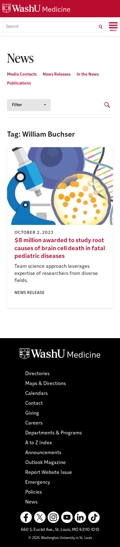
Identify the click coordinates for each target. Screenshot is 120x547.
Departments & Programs (53, 433)
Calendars (36, 393)
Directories (37, 373)
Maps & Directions (45, 383)
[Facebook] (26, 517)
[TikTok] (94, 517)
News (31, 502)
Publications (19, 83)
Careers (33, 423)
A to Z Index (38, 443)
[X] (40, 517)
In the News (88, 75)
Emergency (37, 482)
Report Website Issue (48, 472)
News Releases (56, 75)
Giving (32, 413)
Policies (33, 492)
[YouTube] (67, 517)
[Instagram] (53, 517)
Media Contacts (22, 75)
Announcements (43, 452)
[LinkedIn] (80, 517)
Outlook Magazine (45, 462)
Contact (34, 403)
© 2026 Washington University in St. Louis (60, 538)
